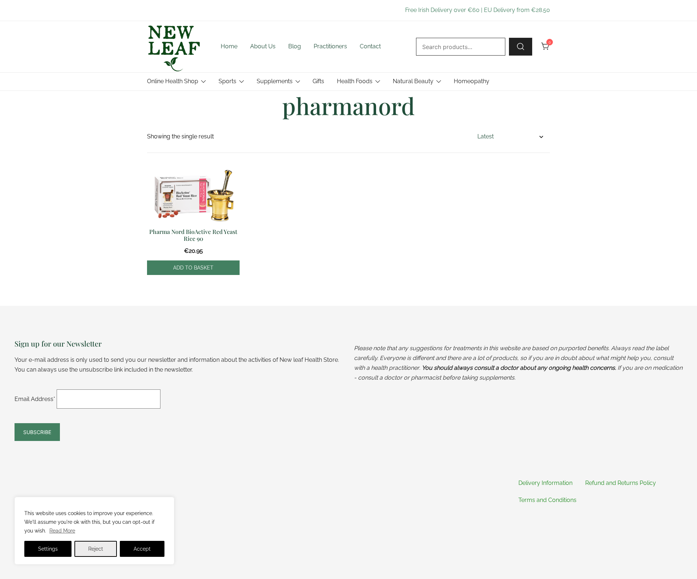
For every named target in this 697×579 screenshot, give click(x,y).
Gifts (318, 81)
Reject (95, 549)
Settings (48, 549)
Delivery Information (545, 482)
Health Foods (354, 81)
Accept (142, 549)
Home (229, 46)
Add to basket (193, 268)
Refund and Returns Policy (620, 482)
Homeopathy (471, 81)
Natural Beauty (413, 81)
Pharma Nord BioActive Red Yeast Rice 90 (193, 235)
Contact (370, 46)
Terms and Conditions (547, 500)
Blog (294, 46)
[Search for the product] (520, 46)
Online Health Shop (172, 81)
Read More (62, 531)
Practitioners (330, 46)
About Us (263, 46)
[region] (94, 530)
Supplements (275, 81)
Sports (227, 81)
